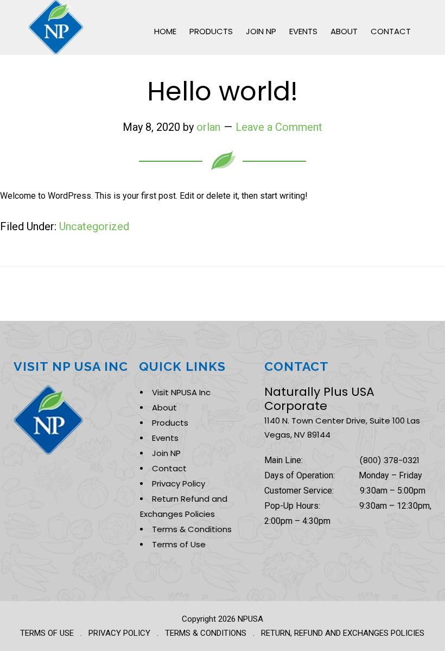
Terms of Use (179, 544)
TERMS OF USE (47, 633)
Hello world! (222, 91)
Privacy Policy (178, 483)
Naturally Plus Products (56, 27)
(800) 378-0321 (389, 460)
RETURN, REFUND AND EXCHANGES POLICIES (342, 633)
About (164, 407)
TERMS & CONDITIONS (205, 633)
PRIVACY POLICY (119, 633)
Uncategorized (94, 226)
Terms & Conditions (192, 529)
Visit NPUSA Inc (181, 392)
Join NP (166, 453)
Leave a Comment (279, 127)
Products (170, 422)
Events (165, 438)
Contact (169, 468)
